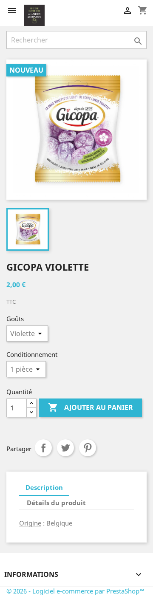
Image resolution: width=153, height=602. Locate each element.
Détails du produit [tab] (56, 502)
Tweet (65, 447)
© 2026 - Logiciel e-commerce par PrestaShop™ (75, 591)
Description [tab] (44, 487)
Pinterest (87, 447)
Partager (43, 447)
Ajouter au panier (90, 407)
